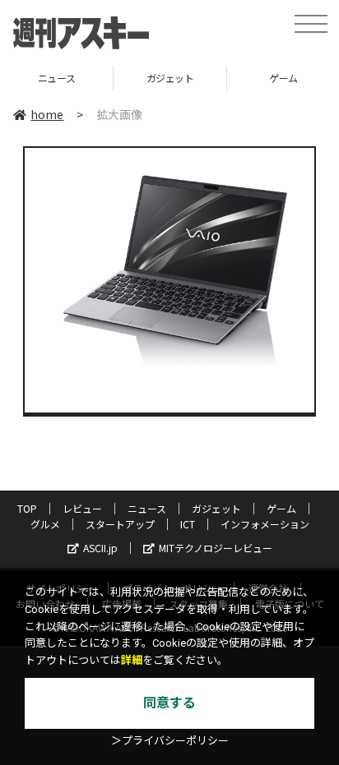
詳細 (131, 660)
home (46, 114)
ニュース (56, 78)
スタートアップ (120, 524)
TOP (27, 508)
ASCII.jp (100, 548)
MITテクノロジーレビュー (215, 548)
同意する (169, 703)
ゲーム (281, 508)
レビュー (82, 508)
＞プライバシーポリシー (170, 741)
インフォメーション (265, 524)
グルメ (45, 524)
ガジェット (170, 78)
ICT (187, 524)
